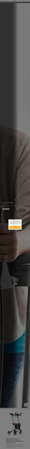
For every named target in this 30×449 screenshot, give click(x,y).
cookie (16, 221)
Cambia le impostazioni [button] (15, 225)
